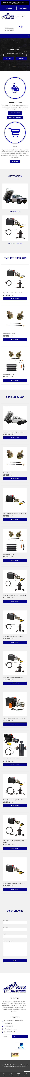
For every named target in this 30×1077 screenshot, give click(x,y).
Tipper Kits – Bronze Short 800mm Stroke (13, 759)
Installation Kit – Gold (8, 374)
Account (26, 1075)
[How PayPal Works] (21, 1049)
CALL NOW (8, 58)
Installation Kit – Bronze (9, 333)
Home (4, 1075)
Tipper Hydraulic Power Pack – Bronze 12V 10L (15, 513)
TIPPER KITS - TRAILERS (15, 243)
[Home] (3, 1073)
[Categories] (11, 1073)
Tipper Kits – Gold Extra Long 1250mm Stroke (14, 595)
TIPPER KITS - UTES (15, 211)
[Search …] (6, 1036)
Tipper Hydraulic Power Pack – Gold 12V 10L (14, 718)
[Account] (26, 1073)
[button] (15, 3)
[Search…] (20, 16)
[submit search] (25, 16)
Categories (11, 1075)
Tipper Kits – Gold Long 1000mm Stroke (13, 677)
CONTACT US (21, 58)
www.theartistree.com (21, 1066)
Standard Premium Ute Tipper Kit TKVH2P (13, 432)
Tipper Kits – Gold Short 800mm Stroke (13, 293)
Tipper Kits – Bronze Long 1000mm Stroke (13, 800)
